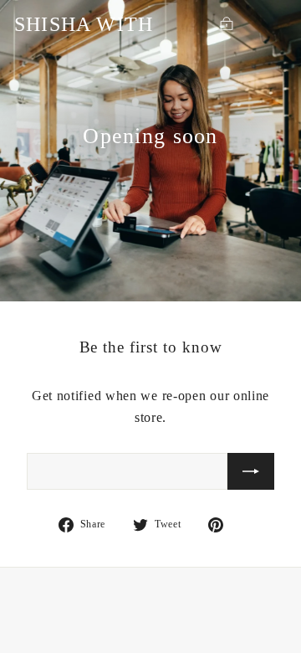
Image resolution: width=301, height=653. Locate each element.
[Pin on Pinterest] (225, 524)
